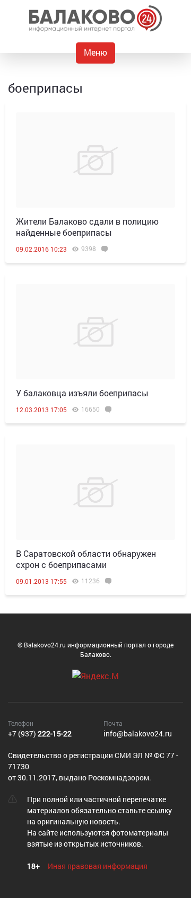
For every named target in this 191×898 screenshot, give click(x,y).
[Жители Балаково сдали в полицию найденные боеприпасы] (95, 160)
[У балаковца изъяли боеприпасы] (95, 331)
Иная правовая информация (97, 866)
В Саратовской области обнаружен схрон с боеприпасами (86, 559)
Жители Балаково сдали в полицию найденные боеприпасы (87, 227)
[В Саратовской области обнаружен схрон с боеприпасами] (95, 492)
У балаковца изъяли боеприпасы (82, 392)
